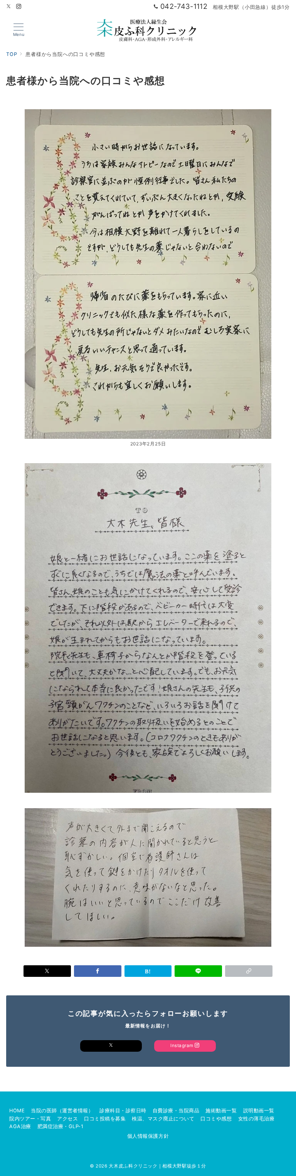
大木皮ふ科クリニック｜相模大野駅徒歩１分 (157, 1166)
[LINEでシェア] (198, 971)
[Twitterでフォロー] (9, 7)
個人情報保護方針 (148, 1136)
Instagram (182, 1045)
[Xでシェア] (47, 971)
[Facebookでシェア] (97, 971)
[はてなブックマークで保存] (148, 971)
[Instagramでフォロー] (19, 7)
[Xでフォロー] (111, 1045)
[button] (248, 971)
